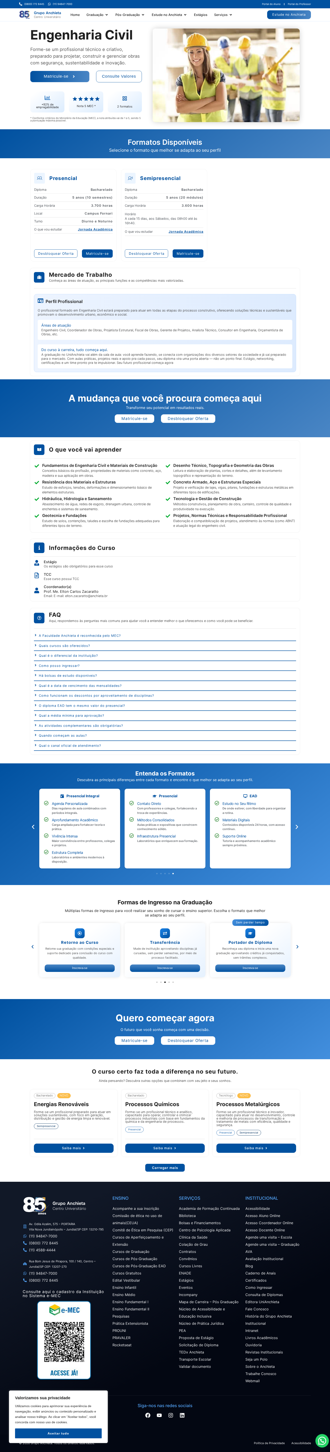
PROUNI (119, 1330)
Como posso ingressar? (59, 666)
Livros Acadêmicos (261, 1338)
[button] (97, 15)
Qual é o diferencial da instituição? (68, 655)
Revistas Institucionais (264, 1352)
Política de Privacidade (269, 1443)
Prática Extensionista (130, 1323)
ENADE (185, 1273)
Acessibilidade (257, 1208)
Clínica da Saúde (193, 1237)
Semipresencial (46, 1126)
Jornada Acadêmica (95, 229)
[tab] (165, 637)
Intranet (251, 1330)
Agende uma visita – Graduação (272, 1244)
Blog (249, 1266)
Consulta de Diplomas (264, 1294)
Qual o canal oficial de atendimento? (70, 745)
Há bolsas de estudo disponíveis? (68, 675)
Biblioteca (187, 1215)
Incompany (188, 1294)
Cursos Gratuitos (126, 1273)
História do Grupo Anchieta (268, 1316)
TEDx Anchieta (191, 1352)
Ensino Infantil (124, 1287)
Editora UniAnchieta (262, 1302)
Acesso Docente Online (265, 1230)
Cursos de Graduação (131, 1251)
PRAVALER (121, 1338)
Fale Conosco (257, 1309)
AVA (248, 1251)
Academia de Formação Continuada (209, 1208)
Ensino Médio (123, 1294)
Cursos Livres (190, 1266)
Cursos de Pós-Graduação (134, 1258)
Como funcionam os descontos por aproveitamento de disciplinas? (96, 695)
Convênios (188, 1258)
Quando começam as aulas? (63, 735)
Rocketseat (122, 1345)
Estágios (186, 1280)
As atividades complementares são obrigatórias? (81, 725)
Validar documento (195, 1366)
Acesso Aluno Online (262, 1215)
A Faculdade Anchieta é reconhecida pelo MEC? (80, 635)
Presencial (134, 1129)
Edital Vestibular (126, 1280)
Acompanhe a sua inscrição (135, 1208)
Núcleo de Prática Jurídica (201, 1323)
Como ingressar (258, 1287)
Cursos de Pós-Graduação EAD (139, 1266)
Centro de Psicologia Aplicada (205, 1230)
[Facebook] (148, 1415)
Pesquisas (120, 1316)
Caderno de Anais (260, 1273)
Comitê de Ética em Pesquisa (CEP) (142, 1230)
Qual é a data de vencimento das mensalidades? (80, 686)
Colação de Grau (193, 1244)
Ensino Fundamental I (130, 1302)
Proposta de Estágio (196, 1338)
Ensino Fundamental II (130, 1309)
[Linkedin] (182, 1415)
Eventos (186, 1287)
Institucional (255, 1323)
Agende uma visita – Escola (268, 1237)
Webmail (252, 1381)
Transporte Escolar (195, 1359)
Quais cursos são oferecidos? (64, 646)
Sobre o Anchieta (260, 1366)
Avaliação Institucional (264, 1258)
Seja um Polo (256, 1359)
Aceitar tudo (58, 1433)
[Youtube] (159, 1415)
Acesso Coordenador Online (269, 1223)
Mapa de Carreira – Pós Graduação (209, 1302)
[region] (58, 1416)
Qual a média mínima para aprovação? (71, 715)
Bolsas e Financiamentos (200, 1223)
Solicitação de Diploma (198, 1345)
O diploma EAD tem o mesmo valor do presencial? (82, 705)
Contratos (187, 1251)
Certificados (255, 1280)
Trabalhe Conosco (260, 1373)
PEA (182, 1330)
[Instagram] (171, 1415)
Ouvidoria (253, 1345)
